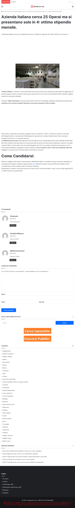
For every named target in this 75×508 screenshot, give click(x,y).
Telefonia (5, 427)
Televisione (5, 430)
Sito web (41, 302)
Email (3, 302)
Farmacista (5, 387)
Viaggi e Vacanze (7, 435)
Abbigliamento (6, 351)
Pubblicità (5, 493)
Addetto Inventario (7, 354)
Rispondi (13, 225)
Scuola (4, 415)
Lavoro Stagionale (7, 396)
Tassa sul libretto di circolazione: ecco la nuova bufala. (18, 459)
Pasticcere (5, 407)
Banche (4, 365)
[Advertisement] (37, 50)
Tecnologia (5, 424)
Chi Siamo (5, 478)
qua (34, 164)
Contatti (4, 481)
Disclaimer (5, 490)
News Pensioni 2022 (8, 404)
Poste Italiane (6, 413)
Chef (3, 373)
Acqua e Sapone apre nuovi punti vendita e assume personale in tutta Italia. (32, 2)
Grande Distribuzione (8, 390)
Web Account (6, 441)
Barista (4, 368)
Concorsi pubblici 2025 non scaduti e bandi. (15, 382)
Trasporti (5, 432)
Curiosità (9, 11)
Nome (3, 294)
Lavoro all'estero (7, 393)
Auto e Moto (6, 362)
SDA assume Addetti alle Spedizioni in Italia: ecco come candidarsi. (22, 451)
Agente (4, 359)
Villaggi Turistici (7, 438)
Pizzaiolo (5, 410)
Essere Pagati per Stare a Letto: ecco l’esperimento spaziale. (20, 454)
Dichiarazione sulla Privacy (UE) (11, 487)
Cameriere (5, 370)
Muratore (5, 401)
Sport (4, 421)
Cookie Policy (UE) (7, 484)
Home (4, 11)
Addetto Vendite (7, 356)
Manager (5, 399)
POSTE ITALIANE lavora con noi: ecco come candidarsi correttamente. (23, 462)
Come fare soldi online (9, 379)
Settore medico (7, 418)
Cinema (4, 376)
